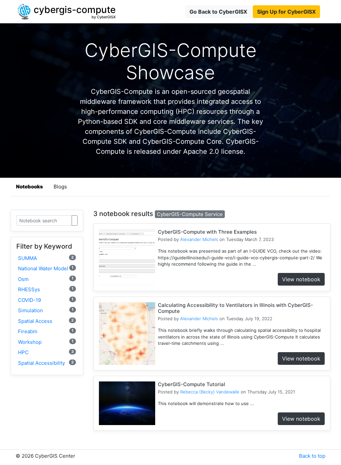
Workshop (46, 342)
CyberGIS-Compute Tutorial (191, 384)
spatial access (46, 321)
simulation (46, 310)
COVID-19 (46, 300)
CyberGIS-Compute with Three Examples (207, 232)
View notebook (301, 279)
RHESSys (46, 289)
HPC (46, 352)
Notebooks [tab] (29, 186)
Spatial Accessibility (46, 363)
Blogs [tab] (60, 186)
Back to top (312, 456)
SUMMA (46, 258)
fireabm (46, 331)
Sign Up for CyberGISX (286, 11)
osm (46, 279)
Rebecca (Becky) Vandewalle (209, 391)
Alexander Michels (199, 239)
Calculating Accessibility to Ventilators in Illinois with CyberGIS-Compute (235, 308)
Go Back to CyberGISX (218, 11)
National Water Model (46, 268)
